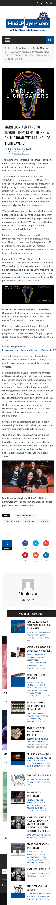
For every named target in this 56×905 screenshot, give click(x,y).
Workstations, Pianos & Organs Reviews (37, 693)
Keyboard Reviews (35, 682)
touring (44, 521)
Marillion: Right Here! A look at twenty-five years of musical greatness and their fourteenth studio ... (38, 824)
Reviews (38, 638)
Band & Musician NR (14, 149)
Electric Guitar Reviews (37, 739)
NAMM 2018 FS (35, 782)
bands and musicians (26, 516)
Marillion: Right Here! (38, 869)
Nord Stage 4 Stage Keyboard (37, 676)
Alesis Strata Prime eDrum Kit (37, 888)
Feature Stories (34, 779)
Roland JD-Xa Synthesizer (34, 794)
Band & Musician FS (35, 835)
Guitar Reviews (41, 744)
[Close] (10, 613)
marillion (30, 521)
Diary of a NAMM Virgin (39, 775)
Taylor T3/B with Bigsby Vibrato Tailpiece (36, 731)
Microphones (32, 660)
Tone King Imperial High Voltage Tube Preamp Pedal (37, 706)
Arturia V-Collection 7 (39, 753)
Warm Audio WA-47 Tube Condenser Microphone (39, 648)
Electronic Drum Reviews (38, 896)
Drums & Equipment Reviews (39, 894)
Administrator (21, 153)
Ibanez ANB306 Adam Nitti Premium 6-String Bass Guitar (39, 625)
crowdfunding (12, 521)
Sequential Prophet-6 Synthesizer (38, 846)
